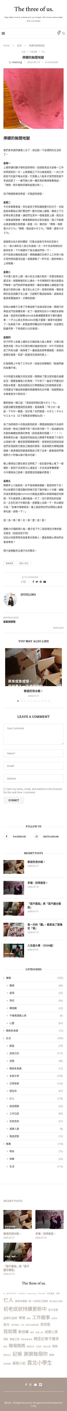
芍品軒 (39, 1346)
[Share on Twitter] (37, 581)
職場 (36, 985)
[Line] (40, 1384)
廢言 (6, 1324)
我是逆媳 (36, 1136)
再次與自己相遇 (56, 1301)
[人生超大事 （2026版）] (13, 950)
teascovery (32, 1293)
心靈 (36, 1023)
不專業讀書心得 (36, 1015)
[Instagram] (30, 1384)
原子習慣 (53, 1309)
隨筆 (51, 1354)
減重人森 (36, 1128)
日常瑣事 (33, 52)
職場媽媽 (17, 1345)
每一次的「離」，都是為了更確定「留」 (44, 926)
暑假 (32, 1332)
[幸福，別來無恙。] (13, 888)
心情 (22, 1325)
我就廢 (45, 1324)
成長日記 (36, 1053)
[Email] (35, 1384)
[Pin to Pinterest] (41, 581)
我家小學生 (24, 563)
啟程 (36, 1045)
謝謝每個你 (36, 1354)
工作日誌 (36, 1113)
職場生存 (30, 1346)
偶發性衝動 (21, 1301)
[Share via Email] (44, 581)
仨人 (43, 52)
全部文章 (36, 1075)
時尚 (36, 1151)
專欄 (34, 977)
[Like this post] (26, 581)
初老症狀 (36, 1121)
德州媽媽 (15, 1325)
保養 (36, 1158)
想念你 (36, 1090)
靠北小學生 (39, 1362)
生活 (19, 45)
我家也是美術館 (32, 1325)
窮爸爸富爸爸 (26, 1339)
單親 (22, 1318)
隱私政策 (27, 1397)
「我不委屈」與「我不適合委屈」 (44, 905)
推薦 (34, 1143)
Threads (41, 1293)
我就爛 (10, 1331)
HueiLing (17, 62)
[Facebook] (26, 1384)
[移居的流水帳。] (33, 667)
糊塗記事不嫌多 (46, 1338)
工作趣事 (41, 1317)
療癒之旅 (14, 1339)
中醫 (58, 1293)
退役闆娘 (36, 1106)
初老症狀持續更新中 (25, 1309)
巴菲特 (54, 1318)
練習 (5, 1346)
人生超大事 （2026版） (41, 945)
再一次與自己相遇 (38, 1301)
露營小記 (19, 1363)
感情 (36, 992)
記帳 (17, 1354)
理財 (5, 1339)
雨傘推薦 (7, 1364)
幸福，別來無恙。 (37, 882)
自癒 (36, 1060)
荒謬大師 (47, 1346)
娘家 (29, 1318)
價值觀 (36, 1008)
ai (4, 1293)
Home (6, 45)
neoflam (21, 1293)
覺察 (55, 1346)
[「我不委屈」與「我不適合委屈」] (13, 909)
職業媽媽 (9, 563)
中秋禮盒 (50, 1293)
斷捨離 (23, 1331)
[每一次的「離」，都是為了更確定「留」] (13, 930)
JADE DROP (11, 1293)
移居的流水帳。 (33, 691)
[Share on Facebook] (33, 581)
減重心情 (51, 1332)
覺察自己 (7, 1355)
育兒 (36, 1000)
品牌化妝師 (10, 1318)
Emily (33, 1405)
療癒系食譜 (34, 1030)
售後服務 (39, 1397)
